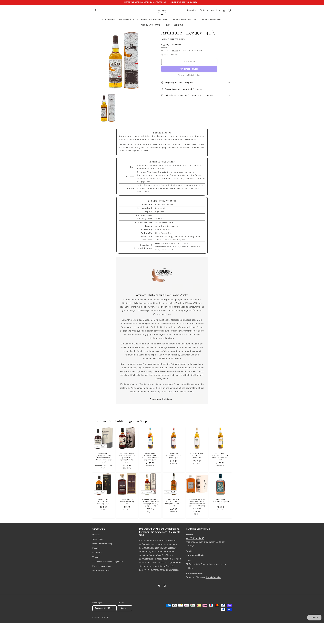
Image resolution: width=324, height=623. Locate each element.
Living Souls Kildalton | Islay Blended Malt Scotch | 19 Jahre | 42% (150, 456)
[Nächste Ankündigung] (231, 2)
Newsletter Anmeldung (102, 544)
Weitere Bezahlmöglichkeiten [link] (189, 75)
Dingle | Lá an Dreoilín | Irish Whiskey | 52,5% (103, 501)
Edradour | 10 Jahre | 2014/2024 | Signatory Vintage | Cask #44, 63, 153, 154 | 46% (150, 502)
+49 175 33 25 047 (195, 538)
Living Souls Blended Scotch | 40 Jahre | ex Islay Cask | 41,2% (220, 456)
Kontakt (95, 548)
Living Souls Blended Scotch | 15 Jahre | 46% (173, 455)
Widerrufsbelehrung (101, 570)
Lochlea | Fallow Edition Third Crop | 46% (127, 501)
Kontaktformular (213, 577)
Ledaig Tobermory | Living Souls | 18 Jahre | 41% (197, 455)
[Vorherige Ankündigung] (93, 2)
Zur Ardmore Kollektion (161, 399)
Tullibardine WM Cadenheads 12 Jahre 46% (220, 501)
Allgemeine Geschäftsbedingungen (107, 562)
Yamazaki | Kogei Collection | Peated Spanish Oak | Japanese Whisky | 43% (127, 457)
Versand (175, 50)
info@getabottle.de (195, 555)
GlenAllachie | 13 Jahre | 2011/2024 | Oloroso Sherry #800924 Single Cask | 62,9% (103, 457)
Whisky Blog (97, 539)
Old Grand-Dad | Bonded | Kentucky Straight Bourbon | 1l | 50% (173, 502)
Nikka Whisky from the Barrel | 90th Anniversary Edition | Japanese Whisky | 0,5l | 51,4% (197, 503)
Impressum (97, 553)
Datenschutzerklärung (102, 566)
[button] (95, 10)
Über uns (96, 535)
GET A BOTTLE (103, 617)
